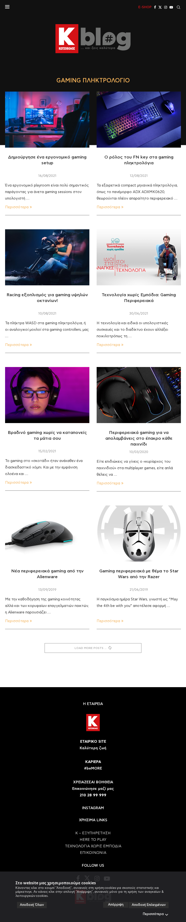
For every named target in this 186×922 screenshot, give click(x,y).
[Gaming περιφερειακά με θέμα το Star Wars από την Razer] (139, 533)
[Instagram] (165, 7)
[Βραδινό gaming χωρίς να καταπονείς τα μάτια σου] (47, 395)
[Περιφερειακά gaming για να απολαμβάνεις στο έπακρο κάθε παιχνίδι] (139, 395)
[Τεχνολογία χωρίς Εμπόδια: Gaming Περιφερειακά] (139, 257)
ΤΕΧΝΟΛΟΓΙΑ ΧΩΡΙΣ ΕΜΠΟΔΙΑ (93, 846)
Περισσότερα (153, 914)
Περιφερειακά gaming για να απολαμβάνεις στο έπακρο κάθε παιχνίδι (138, 439)
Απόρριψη (116, 904)
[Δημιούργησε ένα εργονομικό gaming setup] (47, 120)
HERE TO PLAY (93, 840)
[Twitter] (160, 7)
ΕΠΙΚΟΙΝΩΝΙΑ (93, 853)
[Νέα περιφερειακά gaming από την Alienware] (47, 533)
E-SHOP (145, 7)
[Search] (178, 7)
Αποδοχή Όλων (32, 905)
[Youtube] (171, 7)
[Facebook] (155, 7)
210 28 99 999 (93, 795)
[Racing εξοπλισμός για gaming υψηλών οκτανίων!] (47, 257)
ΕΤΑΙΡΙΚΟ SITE (93, 741)
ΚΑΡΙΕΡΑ (93, 762)
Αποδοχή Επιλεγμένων (149, 905)
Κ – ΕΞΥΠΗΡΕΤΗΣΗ (93, 833)
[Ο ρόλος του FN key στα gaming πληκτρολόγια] (139, 120)
